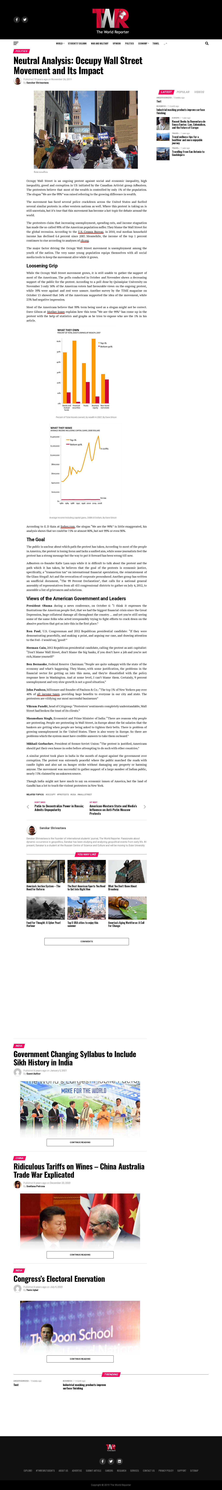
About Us (63, 1470)
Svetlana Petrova (35, 1186)
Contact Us (149, 1470)
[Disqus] (86, 986)
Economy (142, 43)
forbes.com (68, 526)
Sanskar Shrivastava (37, 82)
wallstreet (85, 795)
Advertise (77, 1470)
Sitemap (194, 1470)
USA (74, 795)
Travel (155, 43)
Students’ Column (77, 43)
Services (134, 1470)
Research (121, 1470)
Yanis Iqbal (32, 1290)
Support (181, 1470)
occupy (51, 795)
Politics (129, 43)
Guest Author (33, 1073)
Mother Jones (56, 312)
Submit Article (93, 1470)
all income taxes (48, 694)
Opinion (117, 43)
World (59, 43)
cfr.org (84, 240)
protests (63, 795)
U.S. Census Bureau (90, 232)
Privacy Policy (166, 1470)
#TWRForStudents (45, 1470)
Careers (109, 1470)
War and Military (99, 43)
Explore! (28, 1470)
